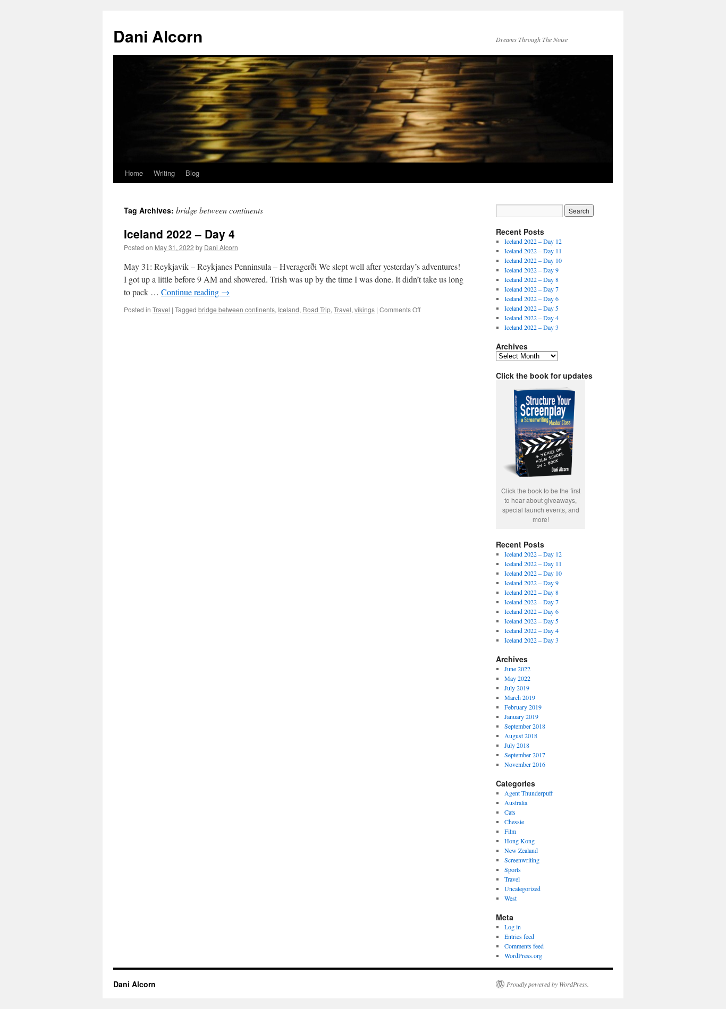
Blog (192, 173)
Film (510, 831)
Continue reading (195, 291)
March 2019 (519, 697)
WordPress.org (523, 955)
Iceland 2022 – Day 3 (531, 327)
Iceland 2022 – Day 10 (533, 260)
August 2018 (520, 735)
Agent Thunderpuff (528, 793)
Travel (161, 309)
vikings (364, 309)
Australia (515, 802)
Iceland (288, 309)
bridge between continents (236, 309)
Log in (512, 926)
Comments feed (524, 946)
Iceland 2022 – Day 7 (531, 289)
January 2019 (521, 716)
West (510, 898)
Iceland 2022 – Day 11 (533, 250)
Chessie (514, 821)
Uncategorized (522, 888)
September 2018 (524, 726)
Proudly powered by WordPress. (547, 984)
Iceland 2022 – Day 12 (533, 241)
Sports (512, 869)
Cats (510, 812)
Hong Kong (519, 840)
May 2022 (517, 678)
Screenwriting (521, 860)
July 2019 (516, 687)
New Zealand (521, 850)
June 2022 (517, 668)
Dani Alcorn (157, 35)
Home (134, 173)
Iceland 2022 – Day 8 (531, 279)
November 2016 (524, 764)
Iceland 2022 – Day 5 (531, 308)
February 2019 (523, 707)
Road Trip (316, 309)
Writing (164, 173)
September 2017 (524, 754)
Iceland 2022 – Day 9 (531, 270)
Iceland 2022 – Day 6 (531, 298)
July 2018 (516, 745)
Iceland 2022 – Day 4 (179, 234)
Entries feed (519, 936)
